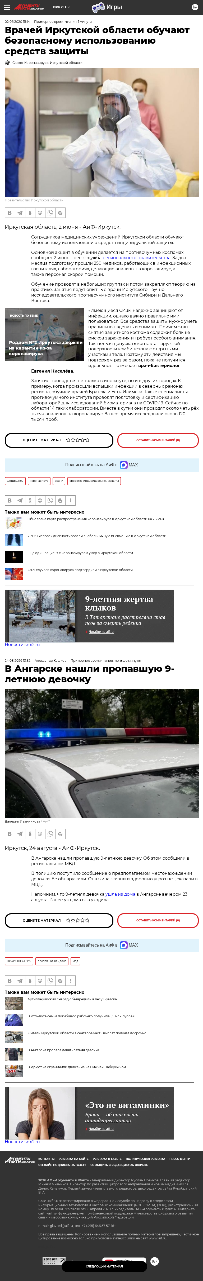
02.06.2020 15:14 (17, 22)
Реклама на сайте (74, 1159)
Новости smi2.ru (22, 644)
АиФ (46, 821)
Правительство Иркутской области (34, 200)
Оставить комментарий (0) (158, 440)
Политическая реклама (145, 1159)
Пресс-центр (179, 1159)
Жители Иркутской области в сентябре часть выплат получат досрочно (86, 1033)
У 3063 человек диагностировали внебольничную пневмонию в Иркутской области (96, 536)
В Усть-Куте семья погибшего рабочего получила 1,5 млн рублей (81, 1016)
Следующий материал (104, 1266)
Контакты (46, 1159)
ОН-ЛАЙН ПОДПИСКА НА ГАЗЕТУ (62, 1165)
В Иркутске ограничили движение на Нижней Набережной (76, 1067)
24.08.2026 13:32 (17, 660)
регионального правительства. (137, 257)
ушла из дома (120, 894)
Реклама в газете (107, 1159)
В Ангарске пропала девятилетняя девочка (63, 1050)
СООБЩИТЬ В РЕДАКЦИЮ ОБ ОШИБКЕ (119, 1165)
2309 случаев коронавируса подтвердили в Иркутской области (80, 570)
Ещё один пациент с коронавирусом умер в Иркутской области (80, 553)
